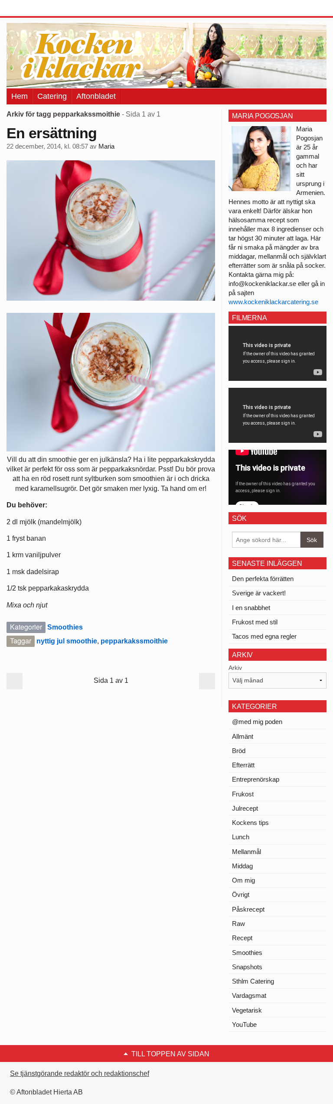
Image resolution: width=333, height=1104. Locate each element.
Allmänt (242, 736)
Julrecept (245, 808)
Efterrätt (243, 765)
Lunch (240, 837)
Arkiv (235, 667)
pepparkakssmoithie (134, 641)
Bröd (238, 750)
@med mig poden (257, 721)
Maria (106, 146)
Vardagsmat (249, 995)
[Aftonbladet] (39, 8)
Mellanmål (246, 851)
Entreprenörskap (255, 779)
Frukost (243, 794)
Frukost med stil (255, 622)
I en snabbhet (251, 607)
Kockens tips (250, 822)
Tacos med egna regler (264, 636)
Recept (242, 938)
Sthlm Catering (253, 981)
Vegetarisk (247, 1010)
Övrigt (240, 894)
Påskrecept (248, 909)
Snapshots (247, 967)
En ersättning (52, 133)
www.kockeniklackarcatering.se (273, 301)
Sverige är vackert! (259, 593)
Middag (242, 866)
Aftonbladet (96, 96)
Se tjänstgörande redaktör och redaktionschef (79, 1073)
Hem (19, 96)
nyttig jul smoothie (66, 641)
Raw (238, 923)
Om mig (243, 880)
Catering (52, 96)
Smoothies (65, 627)
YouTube (244, 1024)
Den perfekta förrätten (263, 578)
